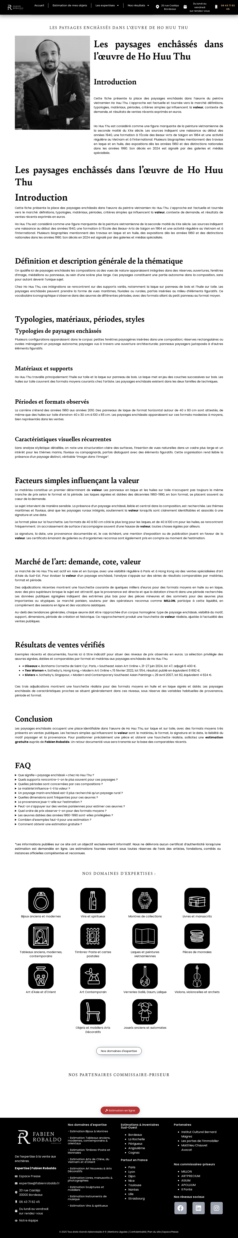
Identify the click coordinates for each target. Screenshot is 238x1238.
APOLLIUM (188, 1185)
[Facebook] (180, 1208)
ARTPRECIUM (190, 1176)
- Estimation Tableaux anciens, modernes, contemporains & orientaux (89, 1140)
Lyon (131, 1172)
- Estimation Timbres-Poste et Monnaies (89, 1151)
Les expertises (105, 5)
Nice (131, 1181)
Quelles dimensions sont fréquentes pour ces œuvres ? (58, 797)
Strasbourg (136, 1198)
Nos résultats (136, 5)
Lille (131, 1194)
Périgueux (135, 1144)
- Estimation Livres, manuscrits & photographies (90, 1179)
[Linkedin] (198, 1208)
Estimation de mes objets (70, 5)
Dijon (131, 1176)
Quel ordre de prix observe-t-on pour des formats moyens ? (62, 811)
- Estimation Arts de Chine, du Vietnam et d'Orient (88, 1160)
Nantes (133, 1189)
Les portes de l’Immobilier (200, 1141)
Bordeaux (135, 1135)
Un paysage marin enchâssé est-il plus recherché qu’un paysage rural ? (70, 793)
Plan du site (154, 1231)
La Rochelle (136, 1139)
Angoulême (136, 1148)
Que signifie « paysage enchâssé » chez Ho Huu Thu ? (56, 775)
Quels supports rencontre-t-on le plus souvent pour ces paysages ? (68, 779)
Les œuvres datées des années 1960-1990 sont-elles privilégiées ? (65, 815)
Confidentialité (137, 1231)
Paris (131, 1167)
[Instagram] (216, 1208)
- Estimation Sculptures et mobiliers (86, 1188)
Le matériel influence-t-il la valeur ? (44, 788)
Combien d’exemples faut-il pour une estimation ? (54, 820)
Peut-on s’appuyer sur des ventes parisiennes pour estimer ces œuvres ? (71, 806)
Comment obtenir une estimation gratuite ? (50, 824)
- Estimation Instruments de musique (87, 1197)
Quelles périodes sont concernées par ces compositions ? (60, 784)
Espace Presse (170, 1231)
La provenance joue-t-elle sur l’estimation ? (50, 802)
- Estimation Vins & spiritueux (88, 1206)
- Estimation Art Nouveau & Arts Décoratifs (90, 1169)
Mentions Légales (118, 1231)
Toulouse (134, 1185)
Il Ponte (186, 1189)
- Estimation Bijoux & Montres (88, 1131)
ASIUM (185, 1180)
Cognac (134, 1152)
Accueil (39, 5)
